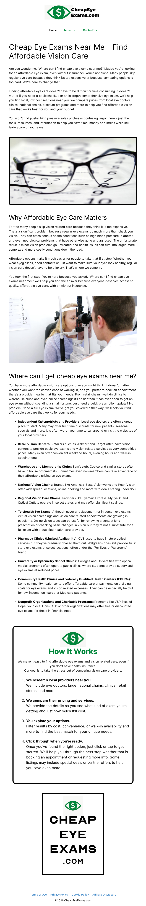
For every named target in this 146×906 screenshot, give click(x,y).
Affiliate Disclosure (104, 894)
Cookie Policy (80, 894)
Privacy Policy (59, 894)
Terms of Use (38, 894)
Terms (67, 30)
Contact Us (90, 30)
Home (53, 30)
